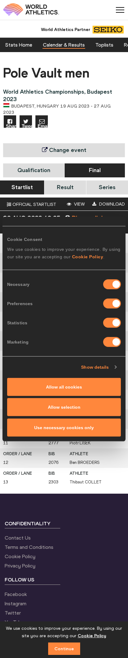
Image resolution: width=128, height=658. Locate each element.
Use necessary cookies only (64, 427)
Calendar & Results (64, 45)
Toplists (104, 45)
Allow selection (64, 407)
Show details (95, 367)
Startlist (22, 187)
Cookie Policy (87, 256)
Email (43, 126)
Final (95, 170)
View (79, 204)
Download (111, 204)
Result (65, 187)
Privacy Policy (20, 565)
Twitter (13, 613)
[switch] (112, 303)
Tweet (27, 126)
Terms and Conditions (29, 547)
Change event (67, 149)
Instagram (15, 603)
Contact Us (18, 538)
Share (11, 126)
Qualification (33, 170)
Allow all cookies (64, 386)
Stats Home (18, 45)
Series (107, 187)
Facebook (16, 594)
